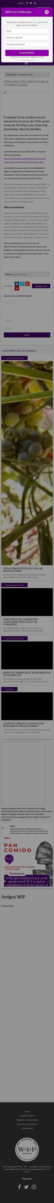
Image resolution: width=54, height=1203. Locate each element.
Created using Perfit (27, 60)
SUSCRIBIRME (27, 52)
